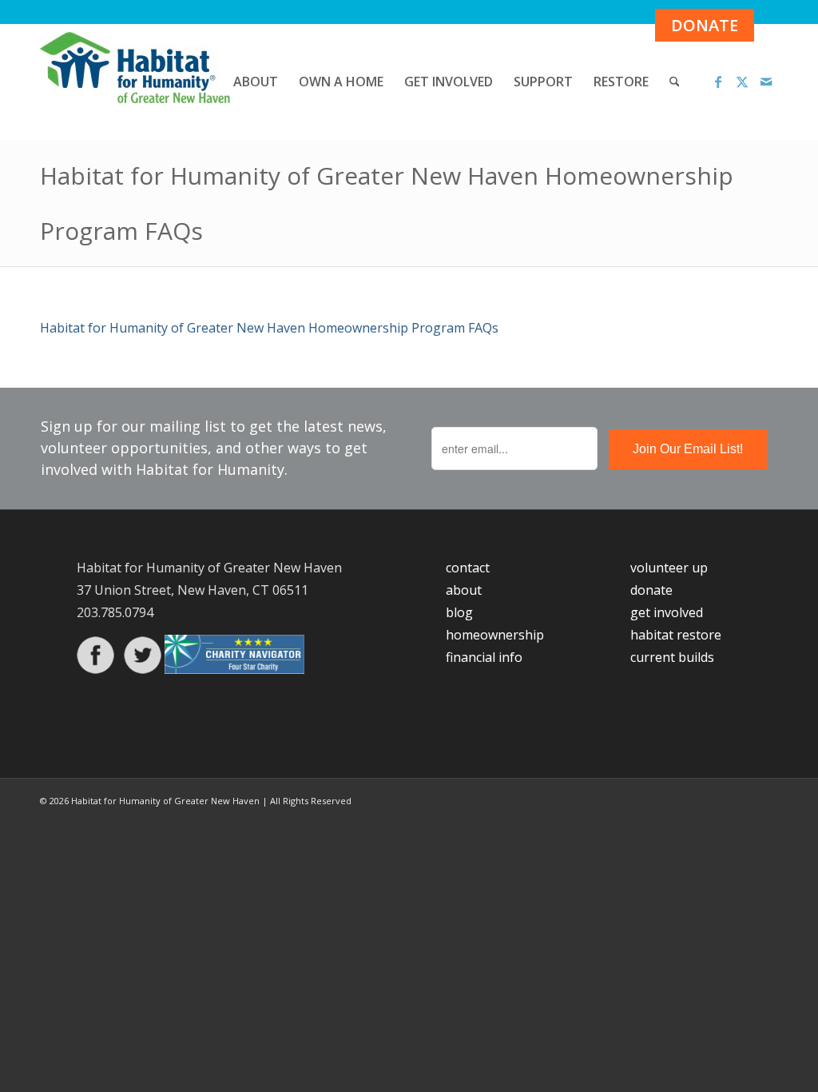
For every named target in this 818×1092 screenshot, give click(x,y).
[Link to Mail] (766, 82)
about (464, 590)
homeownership (495, 635)
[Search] (674, 82)
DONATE (704, 25)
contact (468, 567)
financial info (484, 657)
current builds (672, 657)
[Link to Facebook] (718, 82)
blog (459, 612)
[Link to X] (742, 82)
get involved (666, 612)
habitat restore (675, 635)
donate (651, 590)
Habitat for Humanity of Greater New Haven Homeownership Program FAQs (269, 328)
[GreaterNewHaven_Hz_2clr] (135, 82)
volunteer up (669, 567)
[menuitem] (255, 82)
